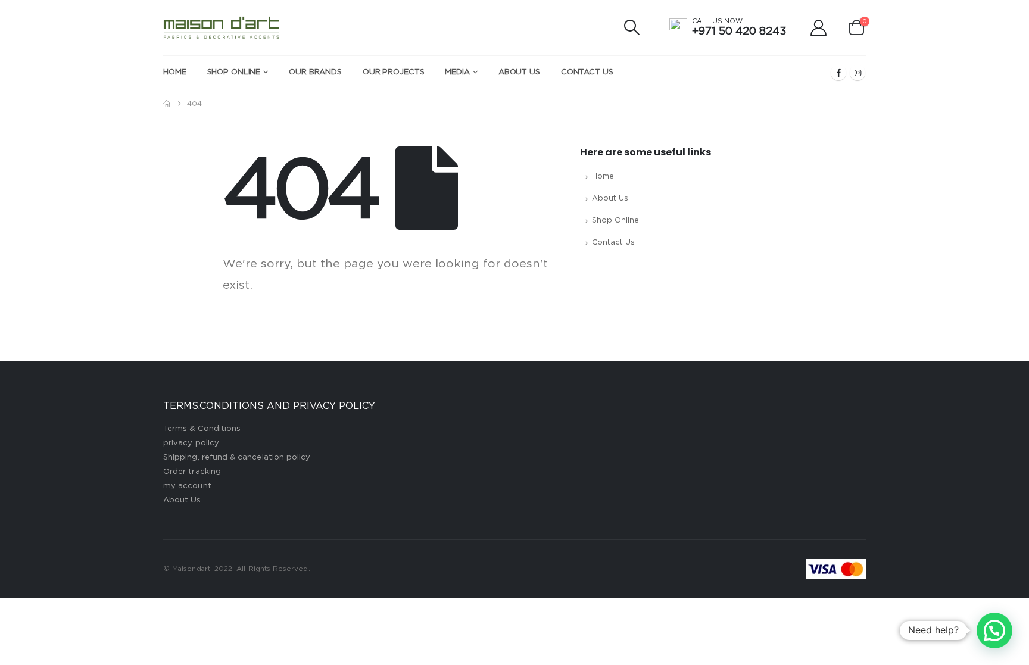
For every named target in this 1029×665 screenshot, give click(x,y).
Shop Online (234, 72)
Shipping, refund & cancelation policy (236, 457)
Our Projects (394, 72)
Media (457, 72)
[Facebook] (838, 72)
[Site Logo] (221, 27)
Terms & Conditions (202, 429)
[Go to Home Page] (166, 103)
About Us (519, 72)
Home (174, 72)
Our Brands (315, 72)
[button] (632, 27)
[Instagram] (857, 72)
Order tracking (192, 472)
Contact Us (587, 72)
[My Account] (818, 28)
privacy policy (191, 443)
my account (187, 486)
